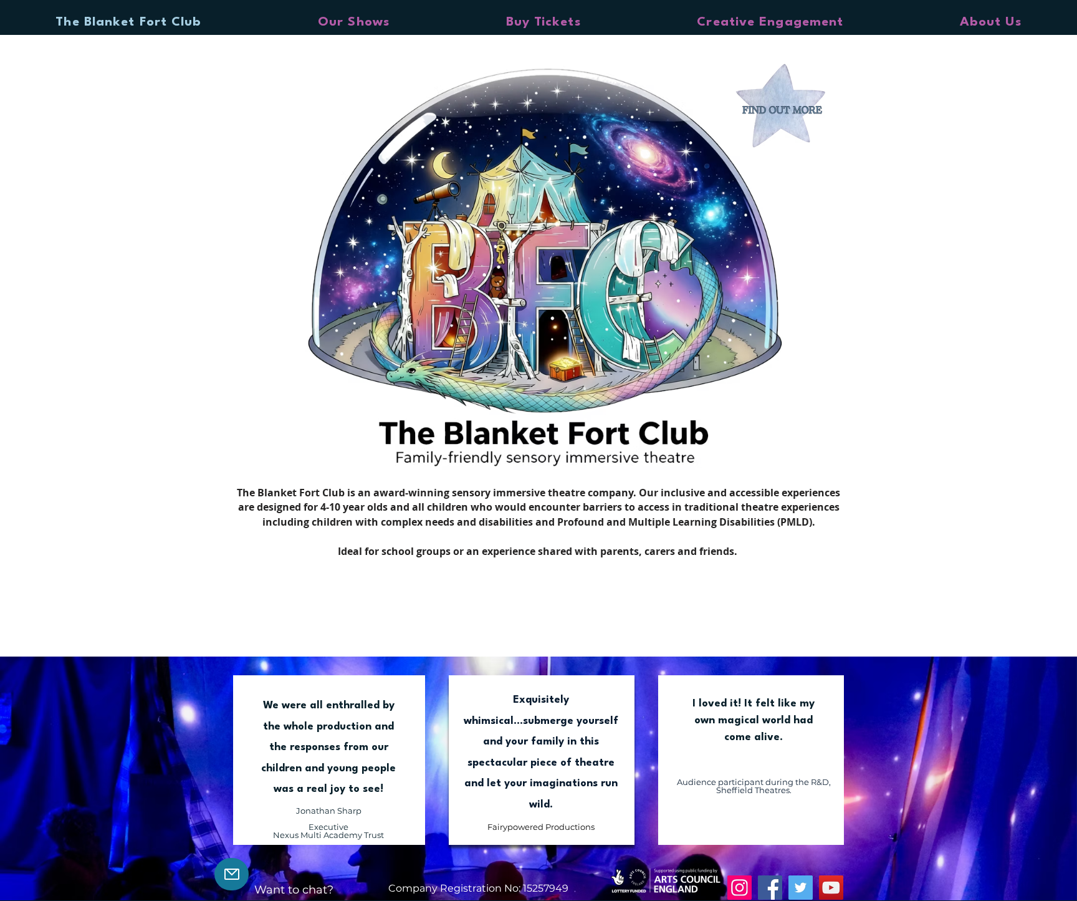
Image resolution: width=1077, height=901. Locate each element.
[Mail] (231, 874)
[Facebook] (770, 887)
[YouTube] (831, 887)
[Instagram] (739, 887)
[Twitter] (800, 887)
